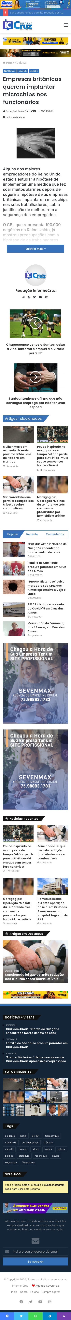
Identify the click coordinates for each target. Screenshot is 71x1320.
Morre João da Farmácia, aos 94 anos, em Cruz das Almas (46, 627)
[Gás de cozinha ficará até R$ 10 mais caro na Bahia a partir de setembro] (13, 1110)
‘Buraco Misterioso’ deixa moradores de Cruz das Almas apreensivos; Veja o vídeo (47, 588)
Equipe (34, 1291)
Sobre (24, 1291)
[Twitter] (35, 297)
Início (8, 62)
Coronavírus (52, 1135)
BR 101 (36, 1135)
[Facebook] (30, 297)
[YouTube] (41, 297)
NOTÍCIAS (20, 62)
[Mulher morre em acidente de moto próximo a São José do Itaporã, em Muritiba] (18, 434)
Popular (12, 534)
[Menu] (66, 26)
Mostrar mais (34, 248)
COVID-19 (10, 1142)
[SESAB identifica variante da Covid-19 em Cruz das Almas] (14, 609)
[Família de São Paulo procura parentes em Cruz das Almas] (14, 568)
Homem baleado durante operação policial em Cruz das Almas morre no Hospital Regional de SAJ (52, 909)
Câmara (48, 1142)
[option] (36, 961)
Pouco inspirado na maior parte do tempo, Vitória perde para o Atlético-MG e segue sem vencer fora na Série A (52, 456)
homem (23, 1149)
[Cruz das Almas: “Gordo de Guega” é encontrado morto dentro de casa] (14, 549)
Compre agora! (51, 1291)
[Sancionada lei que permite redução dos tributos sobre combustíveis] (18, 484)
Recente (32, 534)
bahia (23, 1135)
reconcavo (41, 1155)
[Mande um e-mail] (34, 111)
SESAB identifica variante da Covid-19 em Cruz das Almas (46, 608)
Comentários (55, 534)
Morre (36, 1149)
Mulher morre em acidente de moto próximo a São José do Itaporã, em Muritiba (17, 454)
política (9, 1155)
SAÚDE (23, 70)
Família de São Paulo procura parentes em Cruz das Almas (47, 567)
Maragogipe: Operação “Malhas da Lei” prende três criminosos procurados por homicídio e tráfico (51, 506)
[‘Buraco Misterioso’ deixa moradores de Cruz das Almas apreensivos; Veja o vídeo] (14, 587)
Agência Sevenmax (47, 1285)
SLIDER (34, 70)
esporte (9, 1149)
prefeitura (24, 1155)
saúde (55, 1155)
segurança (11, 1162)
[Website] (24, 297)
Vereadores (28, 1162)
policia (61, 1149)
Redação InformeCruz (18, 111)
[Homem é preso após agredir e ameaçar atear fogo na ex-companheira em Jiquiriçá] (57, 1097)
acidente (10, 1135)
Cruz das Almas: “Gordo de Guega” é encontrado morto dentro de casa (47, 548)
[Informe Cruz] (17, 25)
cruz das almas (30, 1142)
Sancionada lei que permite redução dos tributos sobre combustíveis (18, 502)
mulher (48, 1149)
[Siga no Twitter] (32, 111)
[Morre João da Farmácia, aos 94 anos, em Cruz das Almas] (14, 628)
